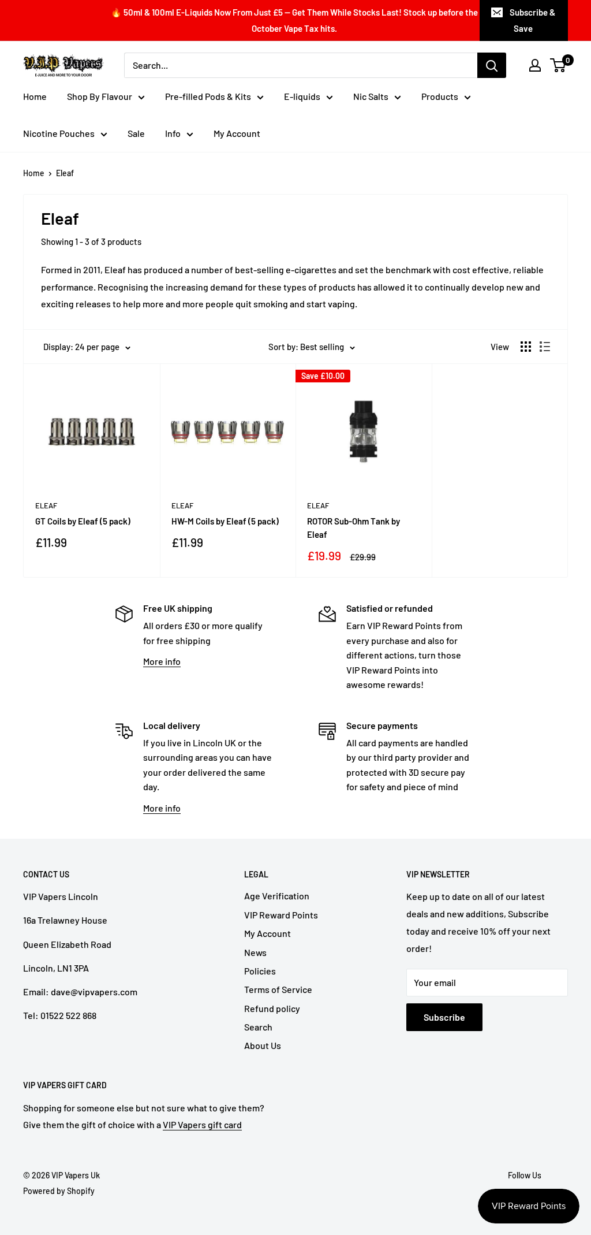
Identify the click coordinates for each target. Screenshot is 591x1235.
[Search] (491, 65)
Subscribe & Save (532, 20)
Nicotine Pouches (59, 133)
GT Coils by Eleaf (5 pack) (82, 521)
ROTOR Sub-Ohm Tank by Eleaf (353, 528)
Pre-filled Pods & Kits (208, 96)
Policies (260, 970)
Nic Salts (370, 96)
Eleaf (65, 173)
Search (258, 1026)
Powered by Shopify (59, 1191)
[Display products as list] (545, 346)
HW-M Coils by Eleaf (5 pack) (225, 521)
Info (173, 133)
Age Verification (276, 895)
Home (35, 96)
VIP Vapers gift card (202, 1124)
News (255, 952)
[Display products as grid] (526, 346)
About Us (262, 1045)
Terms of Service (278, 989)
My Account (237, 133)
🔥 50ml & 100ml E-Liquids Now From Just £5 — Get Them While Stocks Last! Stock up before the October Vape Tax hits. (294, 20)
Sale (136, 133)
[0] (558, 65)
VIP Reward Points (281, 914)
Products (439, 96)
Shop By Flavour (99, 96)
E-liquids (302, 96)
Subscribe (444, 1016)
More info (162, 661)
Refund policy (272, 1008)
